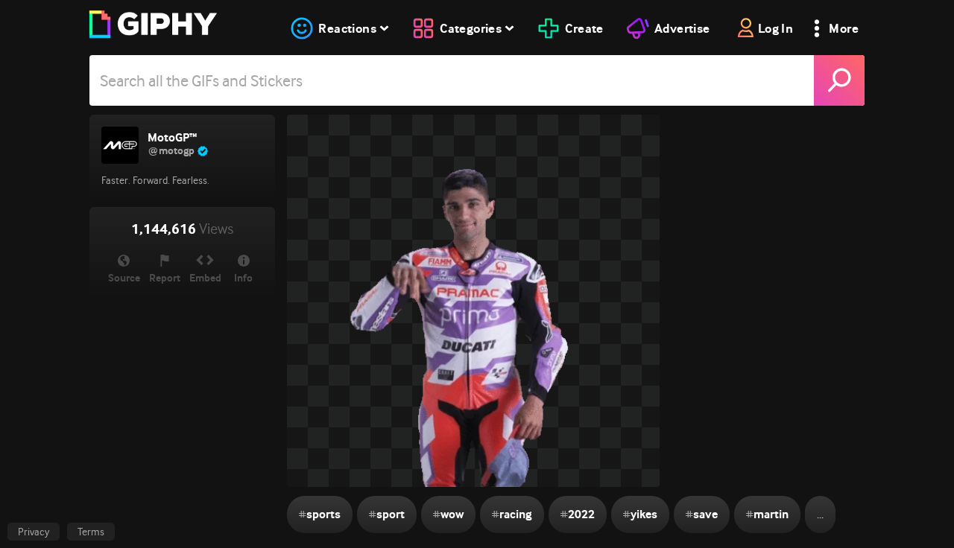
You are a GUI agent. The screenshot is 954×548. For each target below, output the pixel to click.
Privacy (33, 532)
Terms (91, 532)
